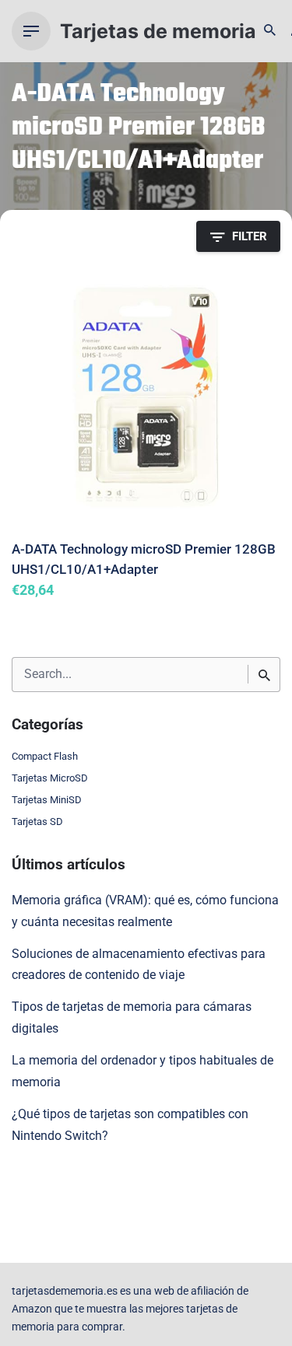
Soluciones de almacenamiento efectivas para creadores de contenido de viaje (139, 965)
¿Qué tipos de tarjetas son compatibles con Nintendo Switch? (130, 1125)
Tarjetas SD (37, 821)
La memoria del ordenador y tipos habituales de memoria (142, 1071)
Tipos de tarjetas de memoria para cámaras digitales (132, 1018)
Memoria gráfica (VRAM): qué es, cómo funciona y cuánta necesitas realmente (145, 911)
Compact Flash (45, 756)
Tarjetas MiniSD (47, 800)
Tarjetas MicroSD (50, 778)
